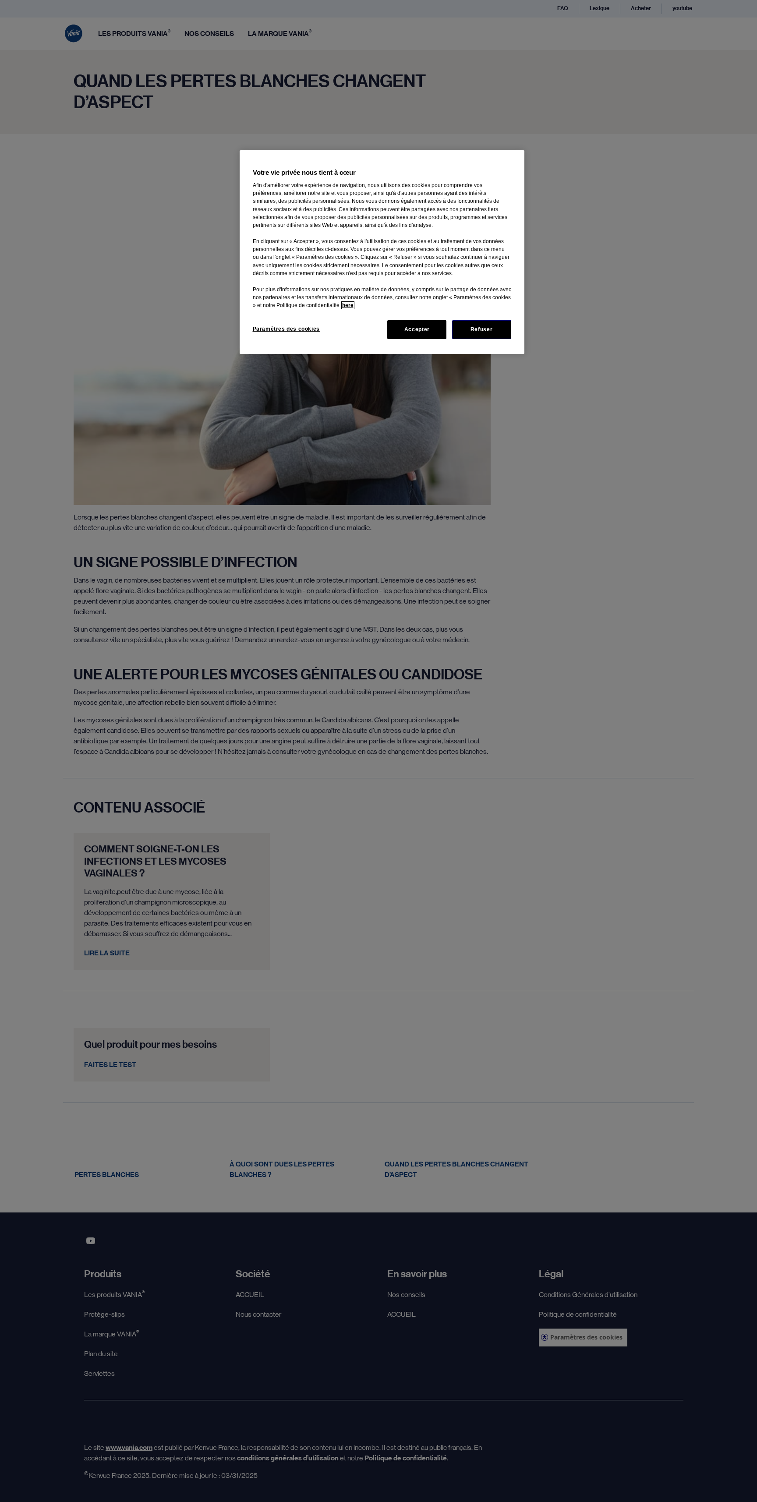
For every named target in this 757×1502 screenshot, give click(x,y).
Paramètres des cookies (286, 329)
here (348, 305)
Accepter (417, 329)
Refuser (481, 329)
